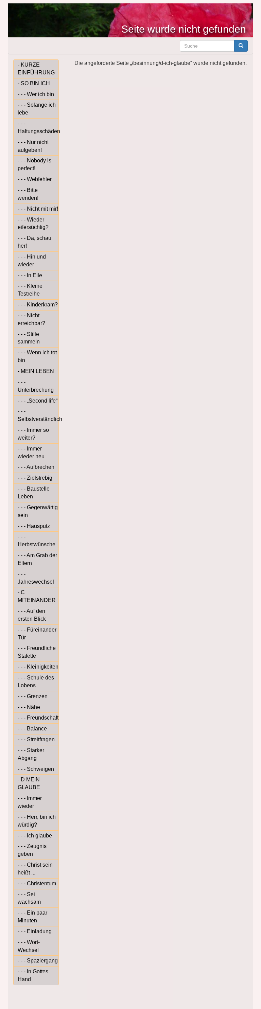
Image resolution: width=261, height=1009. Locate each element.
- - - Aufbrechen (36, 467)
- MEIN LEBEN (36, 371)
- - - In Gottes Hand (33, 975)
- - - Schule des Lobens (36, 681)
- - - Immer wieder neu (31, 452)
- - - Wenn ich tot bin (37, 356)
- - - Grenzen (33, 696)
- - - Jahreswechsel (36, 578)
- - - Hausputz (34, 526)
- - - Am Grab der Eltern (37, 559)
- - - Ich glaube (35, 835)
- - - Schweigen (36, 769)
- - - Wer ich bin (36, 94)
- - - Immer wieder (30, 802)
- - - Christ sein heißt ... (35, 868)
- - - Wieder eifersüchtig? (33, 223)
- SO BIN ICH (34, 83)
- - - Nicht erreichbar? (31, 319)
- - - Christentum (37, 883)
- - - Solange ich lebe (37, 109)
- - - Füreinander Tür (37, 633)
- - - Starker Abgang (31, 754)
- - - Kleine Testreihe (30, 290)
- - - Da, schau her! (34, 242)
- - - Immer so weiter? (33, 434)
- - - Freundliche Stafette (37, 652)
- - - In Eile (30, 275)
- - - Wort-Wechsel (29, 946)
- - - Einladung (35, 931)
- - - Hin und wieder (32, 260)
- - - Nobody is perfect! (34, 164)
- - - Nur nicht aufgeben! (33, 146)
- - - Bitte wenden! (28, 194)
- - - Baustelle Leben (34, 492)
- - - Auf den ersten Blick (32, 615)
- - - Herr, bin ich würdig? (37, 821)
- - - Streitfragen (36, 739)
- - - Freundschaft (38, 718)
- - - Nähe (29, 707)
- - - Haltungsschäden (38, 127)
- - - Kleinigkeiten (38, 667)
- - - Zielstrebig (35, 478)
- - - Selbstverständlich (38, 415)
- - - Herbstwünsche (36, 540)
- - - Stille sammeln (29, 338)
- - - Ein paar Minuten (32, 916)
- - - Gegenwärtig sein (38, 511)
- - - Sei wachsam (29, 898)
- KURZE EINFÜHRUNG (36, 68)
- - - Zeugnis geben (32, 850)
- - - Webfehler (35, 179)
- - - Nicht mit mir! (38, 209)
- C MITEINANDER (37, 596)
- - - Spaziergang (38, 960)
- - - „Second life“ (37, 401)
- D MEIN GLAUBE (29, 783)
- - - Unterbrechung (36, 386)
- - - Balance (32, 728)
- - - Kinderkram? (38, 304)
